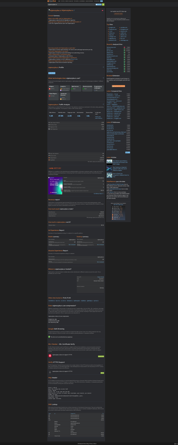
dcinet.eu (109, 58)
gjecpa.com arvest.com (113, 115)
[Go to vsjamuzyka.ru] (74, 10)
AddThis (52, 88)
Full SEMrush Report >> (99, 193)
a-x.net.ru (63, 300)
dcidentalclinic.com (111, 61)
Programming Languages (98, 87)
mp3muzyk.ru (77, 300)
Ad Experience (56, 230)
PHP (96, 90)
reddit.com (123, 33)
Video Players (53, 93)
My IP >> (128, 152)
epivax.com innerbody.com (114, 111)
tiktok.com (112, 33)
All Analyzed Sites (82, 443)
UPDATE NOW (118, 13)
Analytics (63, 86)
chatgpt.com (112, 36)
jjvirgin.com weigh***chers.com (115, 109)
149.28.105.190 (110, 139)
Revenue (54, 200)
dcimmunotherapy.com (112, 68)
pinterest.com (112, 40)
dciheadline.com (111, 59)
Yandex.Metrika (65, 90)
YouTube (53, 96)
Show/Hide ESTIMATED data (117, 184)
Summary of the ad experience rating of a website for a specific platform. (65, 233)
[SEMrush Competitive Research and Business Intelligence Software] (54, 168)
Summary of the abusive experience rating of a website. (61, 253)
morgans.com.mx (111, 63)
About (95, 443)
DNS (52, 404)
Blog (88, 443)
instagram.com (124, 29)
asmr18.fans (110, 71)
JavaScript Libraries (63, 94)
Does (62, 306)
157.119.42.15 (110, 148)
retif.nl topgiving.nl (112, 104)
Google (56, 329)
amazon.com (124, 31)
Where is (59, 269)
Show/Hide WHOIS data (115, 189)
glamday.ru (90, 300)
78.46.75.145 (74, 59)
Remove (112, 192)
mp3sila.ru (83, 300)
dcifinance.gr (110, 64)
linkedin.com (124, 35)
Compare (99, 4)
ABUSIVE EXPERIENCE (89, 1)
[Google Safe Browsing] (49, 337)
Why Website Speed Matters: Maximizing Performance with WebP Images (120, 162)
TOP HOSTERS (76, 1)
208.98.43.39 (110, 125)
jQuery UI (64, 99)
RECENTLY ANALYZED (69, 1)
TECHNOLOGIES (96, 1)
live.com (123, 38)
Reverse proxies (87, 86)
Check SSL (101, 356)
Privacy (91, 443)
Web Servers (75, 86)
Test (103, 373)
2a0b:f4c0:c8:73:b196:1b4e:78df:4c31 (116, 132)
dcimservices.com (111, 47)
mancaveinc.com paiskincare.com (116, 108)
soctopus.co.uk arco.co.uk (114, 101)
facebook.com (113, 29)
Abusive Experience (58, 251)
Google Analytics (66, 88)
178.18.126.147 (110, 142)
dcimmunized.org (111, 66)
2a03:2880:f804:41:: (112, 149)
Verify (56, 362)
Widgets (51, 86)
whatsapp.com (124, 40)
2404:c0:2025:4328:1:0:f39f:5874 (115, 134)
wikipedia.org (112, 38)
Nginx (74, 88)
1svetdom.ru (52, 300)
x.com (110, 31)
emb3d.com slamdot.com (114, 113)
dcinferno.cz (110, 54)
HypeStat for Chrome (119, 86)
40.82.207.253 (110, 137)
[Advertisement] (76, 36)
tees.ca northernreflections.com (116, 106)
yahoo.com (123, 36)
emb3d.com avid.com (113, 116)
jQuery (63, 97)
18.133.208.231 (110, 135)
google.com (112, 27)
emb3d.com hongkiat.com (114, 118)
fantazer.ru (70, 300)
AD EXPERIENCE (82, 1)
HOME (59, 1)
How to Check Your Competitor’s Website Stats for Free (121, 175)
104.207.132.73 (110, 144)
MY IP (101, 1)
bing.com (111, 35)
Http (52, 378)
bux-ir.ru (58, 300)
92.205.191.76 (110, 128)
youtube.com (124, 27)
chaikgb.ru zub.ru (112, 103)
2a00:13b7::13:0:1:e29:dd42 (114, 141)
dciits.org (109, 70)
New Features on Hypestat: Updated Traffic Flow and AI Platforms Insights (120, 169)
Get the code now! (118, 204)
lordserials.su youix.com (113, 96)
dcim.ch (109, 49)
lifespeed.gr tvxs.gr (112, 94)
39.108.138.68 (110, 127)
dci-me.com (110, 51)
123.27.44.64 (110, 146)
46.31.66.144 (110, 130)
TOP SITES (63, 1)
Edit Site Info (52, 73)
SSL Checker (61, 344)
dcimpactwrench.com (112, 56)
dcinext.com (110, 52)
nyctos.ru (96, 300)
